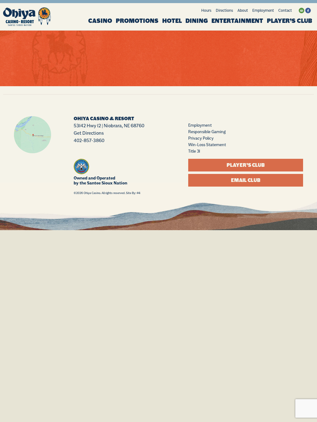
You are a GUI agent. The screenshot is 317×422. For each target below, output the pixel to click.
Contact (285, 10)
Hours (206, 10)
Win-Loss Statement (207, 144)
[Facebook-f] (308, 10)
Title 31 (194, 151)
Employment (263, 10)
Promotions (137, 21)
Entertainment (237, 21)
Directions (224, 10)
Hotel (172, 21)
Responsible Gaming (207, 131)
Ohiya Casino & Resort (104, 119)
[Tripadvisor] (301, 10)
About (242, 10)
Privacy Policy (201, 138)
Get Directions (89, 133)
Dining (196, 21)
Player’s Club (289, 21)
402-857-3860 (89, 140)
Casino (100, 21)
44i (138, 193)
